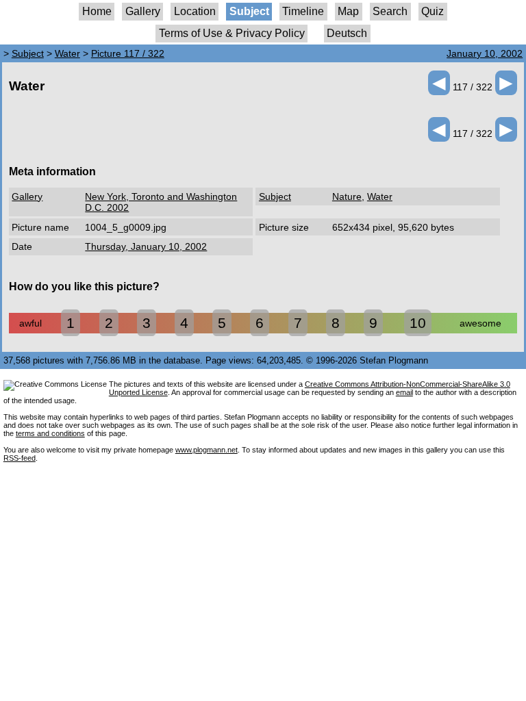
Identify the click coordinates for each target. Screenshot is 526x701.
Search (390, 11)
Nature (347, 196)
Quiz (432, 11)
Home (97, 11)
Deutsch (347, 33)
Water (67, 53)
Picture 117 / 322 (127, 53)
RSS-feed (19, 458)
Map (348, 11)
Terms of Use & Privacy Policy (232, 33)
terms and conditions (50, 433)
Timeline (303, 11)
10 (418, 323)
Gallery (142, 11)
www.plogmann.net (206, 450)
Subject (249, 11)
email (404, 392)
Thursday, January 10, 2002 (146, 246)
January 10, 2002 (485, 53)
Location (195, 11)
